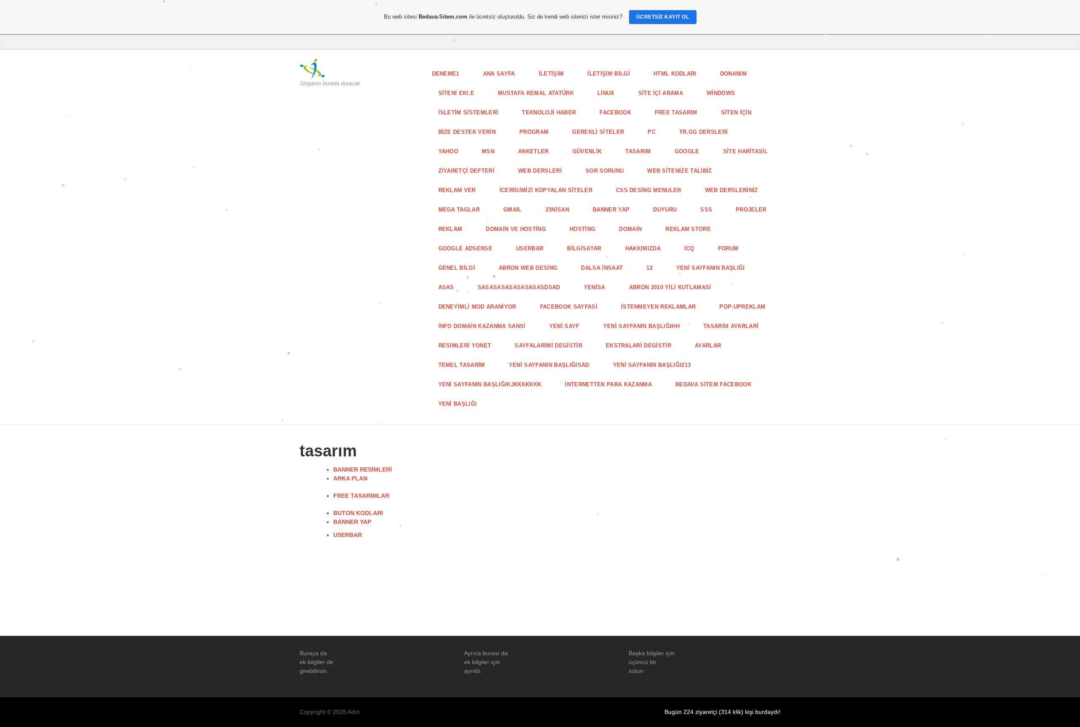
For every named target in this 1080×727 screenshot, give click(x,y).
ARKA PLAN (350, 478)
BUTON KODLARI (358, 513)
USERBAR (347, 535)
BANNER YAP (352, 521)
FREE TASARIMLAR (361, 495)
